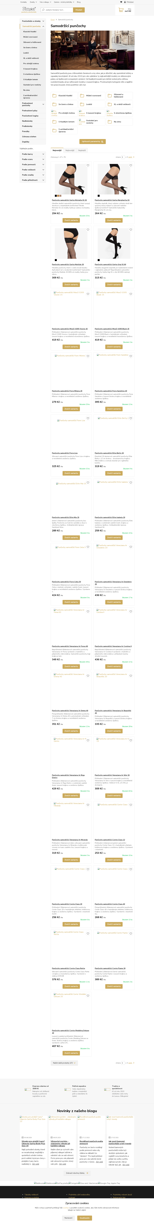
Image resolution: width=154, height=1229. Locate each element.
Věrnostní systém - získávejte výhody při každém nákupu (60, 1143)
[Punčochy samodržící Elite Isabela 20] (114, 497)
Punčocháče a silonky (31, 21)
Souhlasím (85, 1218)
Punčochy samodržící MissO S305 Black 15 (112, 329)
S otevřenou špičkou (31, 74)
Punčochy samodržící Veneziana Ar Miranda (70, 840)
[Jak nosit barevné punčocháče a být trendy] (120, 1125)
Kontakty (24, 2)
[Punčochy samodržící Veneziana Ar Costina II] (114, 626)
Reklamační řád (119, 1197)
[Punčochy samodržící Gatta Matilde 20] (71, 244)
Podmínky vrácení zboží (122, 1194)
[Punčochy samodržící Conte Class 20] (71, 884)
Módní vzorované (30, 37)
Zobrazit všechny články (75, 1173)
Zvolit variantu (71, 220)
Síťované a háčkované (32, 42)
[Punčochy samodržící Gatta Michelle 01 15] (71, 180)
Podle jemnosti (29, 164)
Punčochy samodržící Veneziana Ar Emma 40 (70, 710)
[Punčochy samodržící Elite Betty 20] (114, 433)
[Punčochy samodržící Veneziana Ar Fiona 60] (71, 626)
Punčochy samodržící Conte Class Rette (68, 968)
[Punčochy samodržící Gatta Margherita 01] (114, 180)
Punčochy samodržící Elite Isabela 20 (110, 517)
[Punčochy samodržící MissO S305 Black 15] (114, 308)
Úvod (53, 20)
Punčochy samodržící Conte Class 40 (110, 904)
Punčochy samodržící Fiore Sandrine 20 (111, 391)
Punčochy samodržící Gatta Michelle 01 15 (69, 200)
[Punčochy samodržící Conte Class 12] (114, 819)
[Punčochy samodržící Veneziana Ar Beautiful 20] (114, 690)
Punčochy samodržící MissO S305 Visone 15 (70, 329)
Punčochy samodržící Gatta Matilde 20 (68, 264)
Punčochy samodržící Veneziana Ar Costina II (113, 646)
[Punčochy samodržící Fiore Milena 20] (71, 371)
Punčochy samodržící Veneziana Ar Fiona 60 (70, 646)
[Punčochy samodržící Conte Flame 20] (114, 948)
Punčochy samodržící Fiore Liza (64, 453)
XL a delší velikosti (31, 58)
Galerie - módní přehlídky (63, 2)
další (130, 157)
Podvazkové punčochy (27, 104)
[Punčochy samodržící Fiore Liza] (71, 433)
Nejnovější (57, 150)
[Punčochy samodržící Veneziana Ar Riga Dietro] (71, 755)
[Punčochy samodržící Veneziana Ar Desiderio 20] (114, 561)
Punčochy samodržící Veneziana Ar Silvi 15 (112, 775)
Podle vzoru (27, 159)
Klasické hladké (29, 31)
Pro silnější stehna (31, 63)
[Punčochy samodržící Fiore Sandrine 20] (114, 371)
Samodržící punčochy (31, 26)
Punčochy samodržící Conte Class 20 (67, 904)
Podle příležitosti (30, 180)
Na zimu (26, 90)
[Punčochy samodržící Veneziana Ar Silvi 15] (114, 755)
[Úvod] (29, 10)
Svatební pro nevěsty (32, 85)
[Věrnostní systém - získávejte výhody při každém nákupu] (62, 1125)
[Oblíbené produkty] (121, 2)
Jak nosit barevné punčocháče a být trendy (120, 1142)
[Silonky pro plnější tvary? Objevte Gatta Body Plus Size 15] (33, 1125)
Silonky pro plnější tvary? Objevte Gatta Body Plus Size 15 (33, 1143)
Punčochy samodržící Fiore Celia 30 (66, 582)
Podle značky (28, 175)
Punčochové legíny (30, 116)
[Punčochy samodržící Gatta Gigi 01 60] (114, 244)
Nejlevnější (69, 150)
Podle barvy (27, 154)
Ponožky (25, 131)
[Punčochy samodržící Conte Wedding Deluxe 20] (71, 1010)
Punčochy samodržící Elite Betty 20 (109, 453)
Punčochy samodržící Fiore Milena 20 (67, 391)
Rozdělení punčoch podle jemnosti (91, 1142)
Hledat (79, 10)
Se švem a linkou (30, 47)
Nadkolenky (27, 121)
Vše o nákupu (44, 2)
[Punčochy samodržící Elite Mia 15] (71, 497)
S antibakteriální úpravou (30, 96)
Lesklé (26, 53)
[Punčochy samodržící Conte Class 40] (114, 884)
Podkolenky (27, 126)
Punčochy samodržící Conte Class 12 (110, 840)
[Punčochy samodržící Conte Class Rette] (71, 948)
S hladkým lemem (30, 79)
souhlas (66, 1208)
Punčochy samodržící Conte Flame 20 (110, 968)
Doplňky (25, 142)
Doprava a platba (31, 1197)
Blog (78, 2)
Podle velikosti (28, 170)
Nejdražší (82, 150)
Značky (32, 2)
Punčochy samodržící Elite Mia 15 (65, 517)
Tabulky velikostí (31, 1194)
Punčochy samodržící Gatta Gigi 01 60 (110, 264)
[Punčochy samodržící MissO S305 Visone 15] (71, 308)
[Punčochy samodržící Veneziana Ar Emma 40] (71, 690)
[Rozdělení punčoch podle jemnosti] (91, 1125)
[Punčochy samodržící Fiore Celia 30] (71, 561)
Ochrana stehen (29, 136)
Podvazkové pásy (29, 110)
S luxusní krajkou (30, 69)
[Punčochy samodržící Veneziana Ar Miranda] (71, 819)
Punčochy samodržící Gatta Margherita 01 (112, 200)
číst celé (35, 1164)
